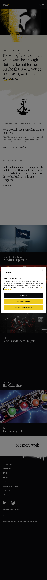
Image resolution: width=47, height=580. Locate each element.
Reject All (23, 295)
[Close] (42, 270)
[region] (23, 290)
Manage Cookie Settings (23, 307)
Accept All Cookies (23, 301)
